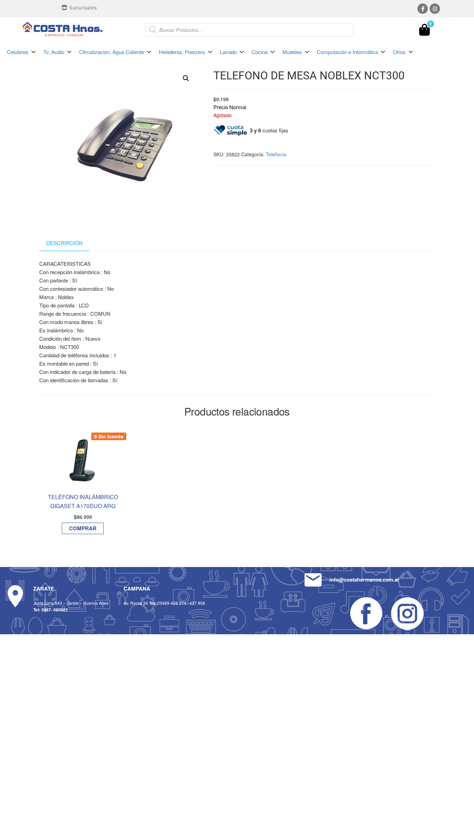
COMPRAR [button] (82, 528)
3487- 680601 (54, 610)
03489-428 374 (171, 603)
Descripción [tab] (64, 242)
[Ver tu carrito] (424, 31)
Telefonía (276, 154)
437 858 (197, 603)
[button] (21, 52)
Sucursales (83, 8)
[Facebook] (422, 8)
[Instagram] (435, 8)
